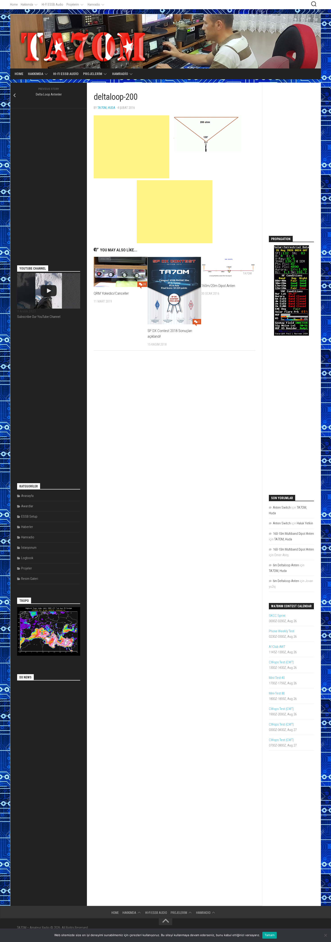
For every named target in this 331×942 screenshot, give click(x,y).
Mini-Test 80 (277, 693)
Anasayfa (27, 496)
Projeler (26, 568)
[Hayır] (325, 935)
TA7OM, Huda (106, 107)
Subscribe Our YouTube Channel (38, 317)
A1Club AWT (277, 647)
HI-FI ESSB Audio (52, 4)
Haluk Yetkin (305, 523)
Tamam (269, 935)
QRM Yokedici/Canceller (111, 293)
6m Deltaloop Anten (286, 565)
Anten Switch (282, 507)
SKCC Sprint (277, 616)
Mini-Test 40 (277, 678)
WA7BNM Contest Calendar (291, 606)
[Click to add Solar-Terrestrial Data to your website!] (291, 334)
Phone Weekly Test (281, 631)
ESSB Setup (29, 516)
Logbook (27, 558)
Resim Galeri (29, 579)
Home (14, 4)
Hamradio (94, 4)
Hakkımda (27, 4)
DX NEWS (25, 677)
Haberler (27, 527)
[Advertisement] (131, 146)
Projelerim (72, 4)
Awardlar (27, 506)
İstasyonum (28, 548)
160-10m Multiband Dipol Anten (293, 534)
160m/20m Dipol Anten (218, 285)
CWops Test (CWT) (281, 662)
